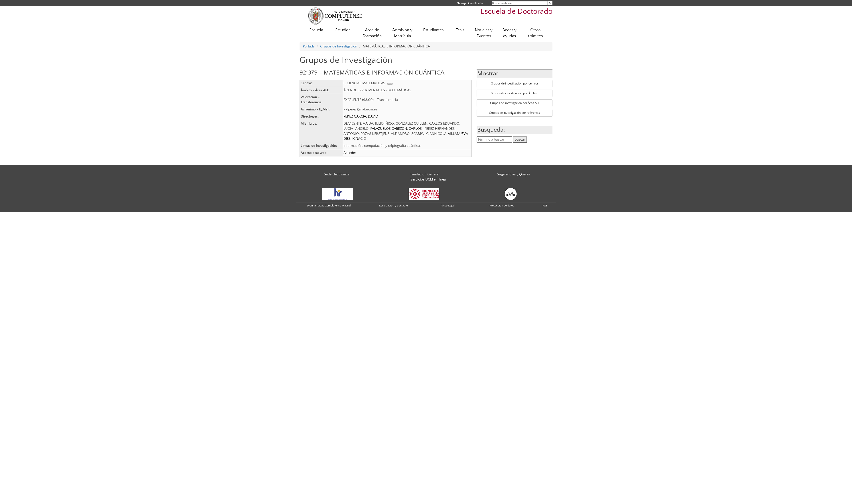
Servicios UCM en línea (428, 179)
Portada (309, 46)
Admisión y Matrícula (402, 33)
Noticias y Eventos (484, 33)
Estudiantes (433, 30)
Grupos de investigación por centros (514, 83)
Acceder (349, 153)
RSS (544, 205)
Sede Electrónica (336, 174)
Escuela (316, 30)
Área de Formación (372, 33)
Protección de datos (501, 205)
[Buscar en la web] (549, 3)
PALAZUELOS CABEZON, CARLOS (396, 129)
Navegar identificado (470, 3)
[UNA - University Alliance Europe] (511, 194)
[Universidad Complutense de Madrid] (335, 16)
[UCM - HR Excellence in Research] (337, 194)
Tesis (460, 30)
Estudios (342, 30)
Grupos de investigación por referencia (514, 113)
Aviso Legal (448, 205)
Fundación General (424, 174)
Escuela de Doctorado (516, 12)
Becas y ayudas (510, 33)
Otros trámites (535, 33)
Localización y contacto (393, 205)
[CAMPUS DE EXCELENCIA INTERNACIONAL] (424, 194)
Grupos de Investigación (338, 46)
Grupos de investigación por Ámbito (514, 93)
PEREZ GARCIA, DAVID (360, 116)
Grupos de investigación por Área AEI (514, 103)
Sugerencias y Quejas (513, 174)
